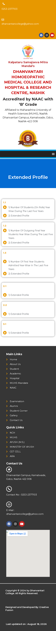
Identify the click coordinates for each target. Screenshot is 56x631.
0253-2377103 (9, 9)
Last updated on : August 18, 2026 (26, 624)
